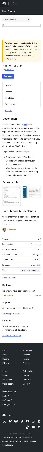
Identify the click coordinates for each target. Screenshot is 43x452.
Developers (7, 379)
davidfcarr (9, 69)
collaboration (25, 270)
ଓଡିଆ (10, 415)
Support (8, 110)
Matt (5, 396)
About (5, 350)
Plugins (26, 359)
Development (11, 104)
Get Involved (28, 371)
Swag (26, 384)
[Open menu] (39, 3)
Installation (9, 98)
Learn (4, 371)
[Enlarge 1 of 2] (17, 189)
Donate (27, 379)
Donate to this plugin (11, 335)
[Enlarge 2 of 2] (37, 189)
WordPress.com (10, 391)
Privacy (5, 363)
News (4, 354)
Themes (26, 354)
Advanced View (9, 277)
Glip (25, 124)
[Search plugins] (27, 19)
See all (38, 295)
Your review (7, 295)
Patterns (26, 363)
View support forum (11, 314)
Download (8, 76)
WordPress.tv (9, 384)
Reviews (8, 91)
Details (8, 85)
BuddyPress (8, 404)
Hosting (5, 359)
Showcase (27, 350)
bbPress (7, 400)
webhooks (36, 270)
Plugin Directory (8, 11)
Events (26, 375)
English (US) (36, 265)
